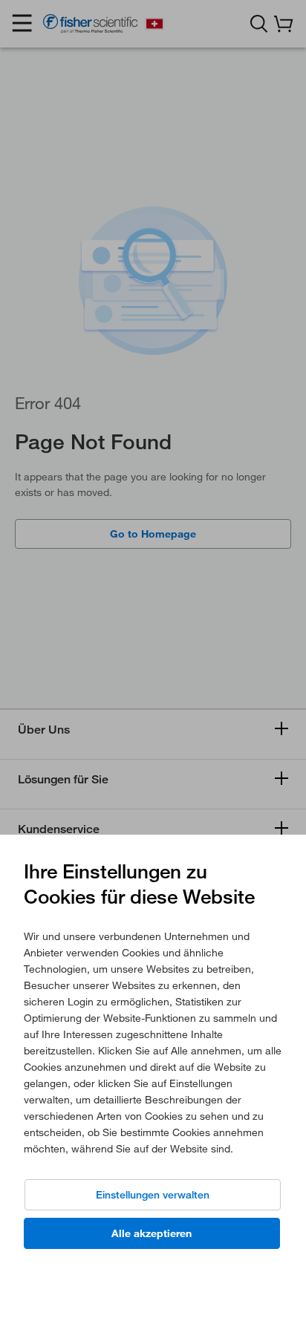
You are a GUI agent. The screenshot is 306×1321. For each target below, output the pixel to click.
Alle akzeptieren (151, 1233)
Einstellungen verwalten (152, 1194)
